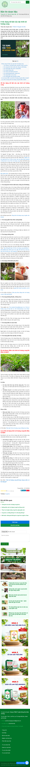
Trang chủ (4, 730)
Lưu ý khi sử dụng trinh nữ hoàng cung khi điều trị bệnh (13, 79)
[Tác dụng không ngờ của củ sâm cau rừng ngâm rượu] (5, 608)
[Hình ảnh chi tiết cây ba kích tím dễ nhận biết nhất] (5, 596)
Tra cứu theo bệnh (6, 750)
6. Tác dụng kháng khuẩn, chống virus (11, 73)
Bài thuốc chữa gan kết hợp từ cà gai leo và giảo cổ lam (15, 515)
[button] (27, 2)
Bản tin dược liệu (9, 11)
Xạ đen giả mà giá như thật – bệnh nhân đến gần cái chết (17, 601)
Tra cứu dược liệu (5, 4)
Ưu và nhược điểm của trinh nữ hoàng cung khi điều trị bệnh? (15, 78)
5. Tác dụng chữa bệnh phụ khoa (10, 71)
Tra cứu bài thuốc (6, 753)
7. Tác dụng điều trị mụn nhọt (9, 74)
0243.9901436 (12, 723)
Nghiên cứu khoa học (7, 738)
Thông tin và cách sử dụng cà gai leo (11, 504)
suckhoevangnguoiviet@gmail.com (13, 720)
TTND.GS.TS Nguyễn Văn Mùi (19, 26)
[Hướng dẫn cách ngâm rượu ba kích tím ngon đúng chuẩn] (5, 590)
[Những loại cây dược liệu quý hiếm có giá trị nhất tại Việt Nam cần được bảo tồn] (5, 614)
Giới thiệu (4, 732)
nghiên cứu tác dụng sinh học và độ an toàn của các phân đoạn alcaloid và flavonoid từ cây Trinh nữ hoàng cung (15, 159)
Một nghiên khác (4, 173)
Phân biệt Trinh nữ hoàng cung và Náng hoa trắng (17, 428)
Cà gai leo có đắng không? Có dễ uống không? (13, 512)
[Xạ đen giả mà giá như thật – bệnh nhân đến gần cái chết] (5, 602)
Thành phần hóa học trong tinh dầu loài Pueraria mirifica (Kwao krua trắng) (18, 584)
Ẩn (17, 61)
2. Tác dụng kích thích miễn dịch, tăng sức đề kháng (14, 67)
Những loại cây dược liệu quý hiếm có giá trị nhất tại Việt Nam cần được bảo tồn (18, 614)
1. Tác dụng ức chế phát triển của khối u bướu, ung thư (15, 65)
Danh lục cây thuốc (6, 747)
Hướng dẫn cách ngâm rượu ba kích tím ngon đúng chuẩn (18, 589)
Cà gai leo (7, 494)
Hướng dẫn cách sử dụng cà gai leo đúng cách (13, 507)
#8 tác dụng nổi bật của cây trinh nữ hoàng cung (12, 63)
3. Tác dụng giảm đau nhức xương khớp (12, 68)
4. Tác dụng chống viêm (8, 70)
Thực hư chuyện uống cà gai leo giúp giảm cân (13, 510)
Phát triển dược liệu (6, 741)
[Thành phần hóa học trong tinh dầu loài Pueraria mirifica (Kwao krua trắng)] (5, 584)
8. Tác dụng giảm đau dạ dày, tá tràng (11, 76)
